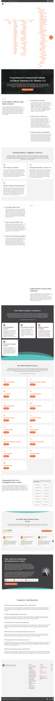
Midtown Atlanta (24, 29)
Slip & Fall (15, 44)
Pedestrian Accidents (15, 36)
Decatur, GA (23, 33)
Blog (30, 20)
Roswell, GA (23, 47)
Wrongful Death (15, 54)
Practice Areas (14, 19)
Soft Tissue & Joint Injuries (16, 46)
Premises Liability (15, 38)
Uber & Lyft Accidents (16, 50)
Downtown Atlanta (25, 27)
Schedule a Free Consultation (27, 89)
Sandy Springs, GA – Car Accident (44, 59)
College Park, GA (24, 32)
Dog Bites (15, 28)
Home (5, 19)
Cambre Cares (9, 23)
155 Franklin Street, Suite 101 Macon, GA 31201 (43, 672)
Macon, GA (23, 40)
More (29, 19)
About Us (7, 19)
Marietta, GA (23, 43)
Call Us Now (51, 37)
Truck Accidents (15, 48)
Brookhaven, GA (24, 30)
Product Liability (15, 40)
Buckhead (25, 25)
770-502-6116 (4, 1)
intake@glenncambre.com (14, 1)
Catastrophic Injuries (16, 27)
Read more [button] (5, 545)
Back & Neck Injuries (16, 21)
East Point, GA (23, 38)
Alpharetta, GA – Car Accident (25, 22)
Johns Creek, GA (24, 39)
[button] (2, 541)
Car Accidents (16, 25)
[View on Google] (4, 537)
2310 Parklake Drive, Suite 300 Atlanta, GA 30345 (43, 667)
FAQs (31, 21)
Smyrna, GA (23, 53)
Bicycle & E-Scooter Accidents (16, 23)
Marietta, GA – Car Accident (44, 55)
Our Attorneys (10, 21)
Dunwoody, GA (23, 37)
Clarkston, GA (23, 31)
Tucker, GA (23, 54)
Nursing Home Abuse (43, 20)
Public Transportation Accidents (16, 42)
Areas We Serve (21, 19)
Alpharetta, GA (23, 20)
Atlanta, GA (23, 24)
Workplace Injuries (15, 52)
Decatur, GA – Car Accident (44, 46)
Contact (33, 19)
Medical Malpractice (16, 30)
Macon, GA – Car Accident (25, 42)
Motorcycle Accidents (15, 32)
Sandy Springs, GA (24, 48)
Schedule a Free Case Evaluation (11, 583)
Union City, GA (42, 63)
